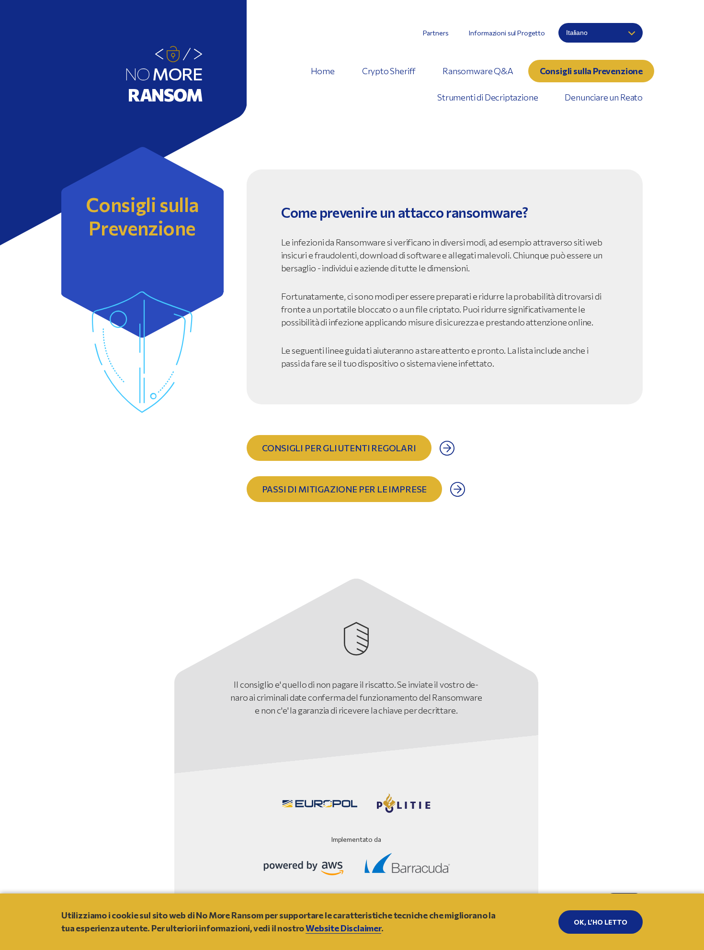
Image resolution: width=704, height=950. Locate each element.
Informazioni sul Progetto (507, 33)
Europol (319, 803)
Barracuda (407, 863)
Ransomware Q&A (477, 71)
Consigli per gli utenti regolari (339, 448)
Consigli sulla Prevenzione (591, 71)
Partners (436, 33)
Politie (403, 803)
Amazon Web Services (303, 868)
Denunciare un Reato (604, 97)
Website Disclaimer (343, 928)
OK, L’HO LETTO (600, 922)
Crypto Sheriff (389, 71)
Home (323, 71)
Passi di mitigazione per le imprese (344, 489)
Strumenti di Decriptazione (487, 97)
